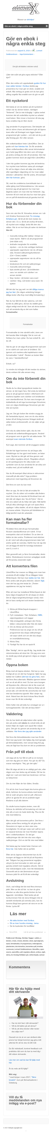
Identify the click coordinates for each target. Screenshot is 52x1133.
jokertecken (10, 946)
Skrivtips (25, 938)
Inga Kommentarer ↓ (27, 54)
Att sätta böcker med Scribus (22, 920)
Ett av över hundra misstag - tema (24, 923)
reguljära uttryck (29, 952)
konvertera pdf (31, 946)
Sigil (42, 581)
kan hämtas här (21, 146)
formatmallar (15, 944)
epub (8, 944)
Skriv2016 (13, 932)
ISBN (40, 615)
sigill (43, 952)
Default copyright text (15, 1128)
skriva (8, 955)
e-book (19, 941)
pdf (21, 952)
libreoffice (35, 949)
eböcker (26, 941)
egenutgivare (38, 941)
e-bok (14, 941)
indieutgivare (37, 944)
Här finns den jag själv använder (27, 731)
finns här (9, 849)
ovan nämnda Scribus (23, 439)
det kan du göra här (30, 677)
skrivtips (30, 19)
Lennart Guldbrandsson (23, 949)
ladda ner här (34, 578)
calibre (37, 938)
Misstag (18, 938)
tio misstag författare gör (20, 955)
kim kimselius (20, 946)
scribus (38, 952)
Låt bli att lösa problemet (33, 932)
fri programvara (26, 944)
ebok (31, 941)
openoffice (15, 952)
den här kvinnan (13, 177)
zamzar (42, 955)
